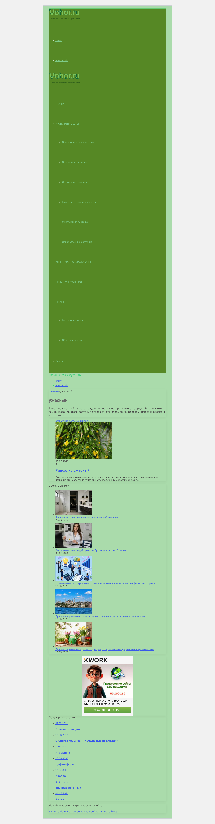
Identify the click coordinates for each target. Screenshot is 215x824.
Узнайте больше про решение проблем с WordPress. (83, 811)
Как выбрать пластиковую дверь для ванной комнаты (86, 517)
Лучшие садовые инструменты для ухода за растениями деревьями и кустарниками (104, 649)
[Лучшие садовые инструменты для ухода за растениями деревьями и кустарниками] (73, 646)
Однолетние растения (75, 162)
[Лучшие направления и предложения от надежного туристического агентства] (73, 613)
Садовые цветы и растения (78, 142)
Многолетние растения (75, 221)
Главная (54, 391)
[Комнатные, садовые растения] (64, 19)
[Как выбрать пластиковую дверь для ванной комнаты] (73, 514)
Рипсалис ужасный (72, 470)
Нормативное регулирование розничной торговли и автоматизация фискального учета (105, 583)
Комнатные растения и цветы (79, 202)
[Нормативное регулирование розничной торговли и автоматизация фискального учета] (73, 580)
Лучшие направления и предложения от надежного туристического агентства (100, 616)
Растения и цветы (67, 123)
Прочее (60, 301)
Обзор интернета (72, 340)
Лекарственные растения (77, 241)
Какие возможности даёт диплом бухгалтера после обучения (90, 550)
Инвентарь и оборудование (73, 261)
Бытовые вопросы (72, 320)
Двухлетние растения (74, 182)
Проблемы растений (68, 281)
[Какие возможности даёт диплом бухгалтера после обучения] (73, 547)
